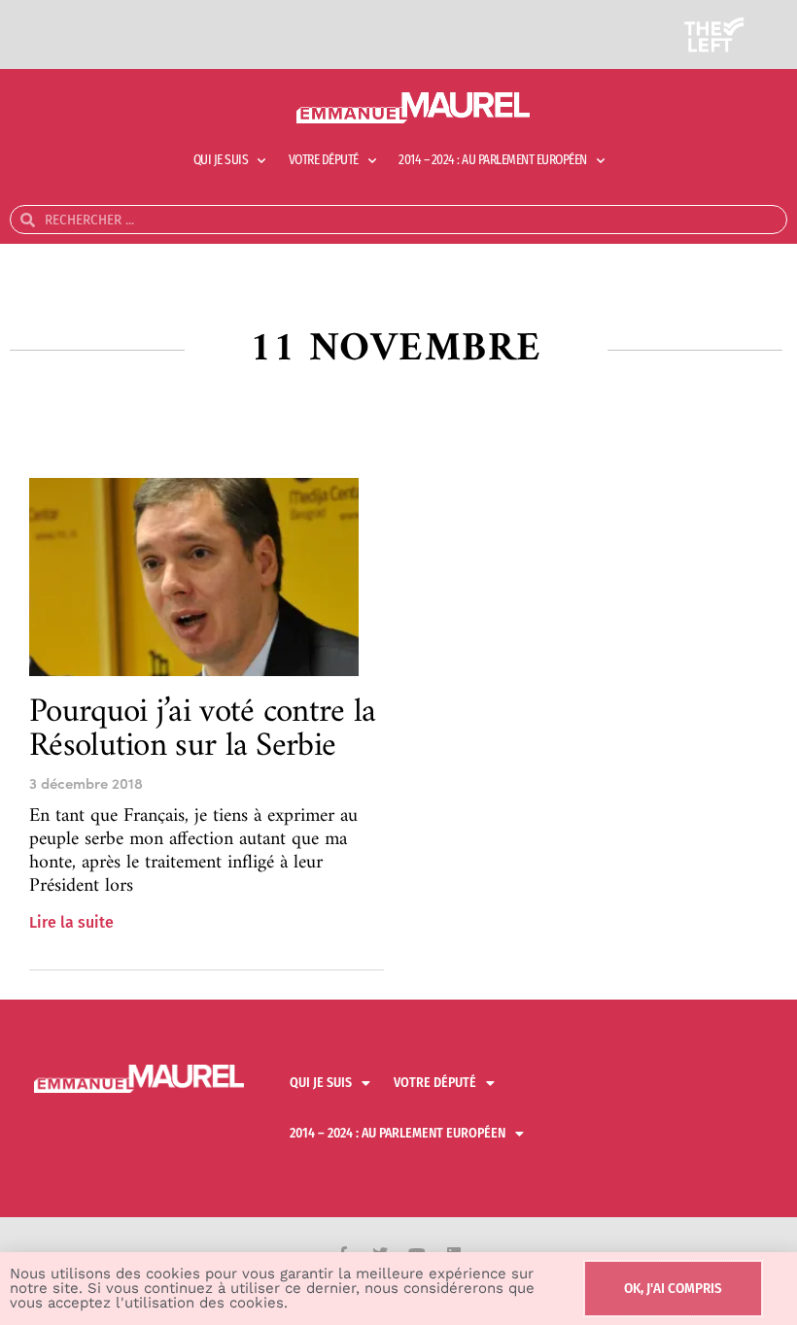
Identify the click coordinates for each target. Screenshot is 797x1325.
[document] (398, 662)
